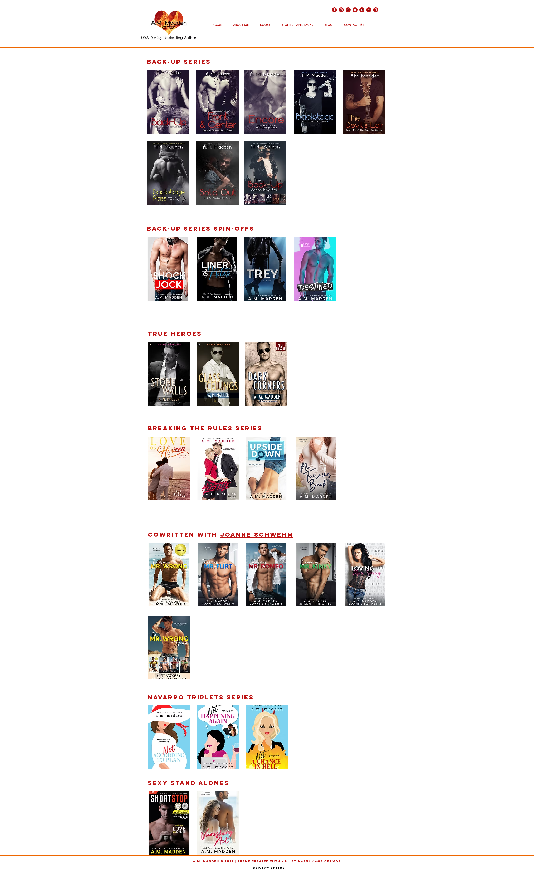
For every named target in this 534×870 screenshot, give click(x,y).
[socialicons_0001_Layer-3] (341, 9)
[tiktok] (368, 9)
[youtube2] (355, 9)
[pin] (348, 9)
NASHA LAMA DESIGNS (319, 861)
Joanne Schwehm (256, 534)
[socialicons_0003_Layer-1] (334, 9)
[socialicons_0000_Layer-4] (375, 9)
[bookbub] (361, 9)
